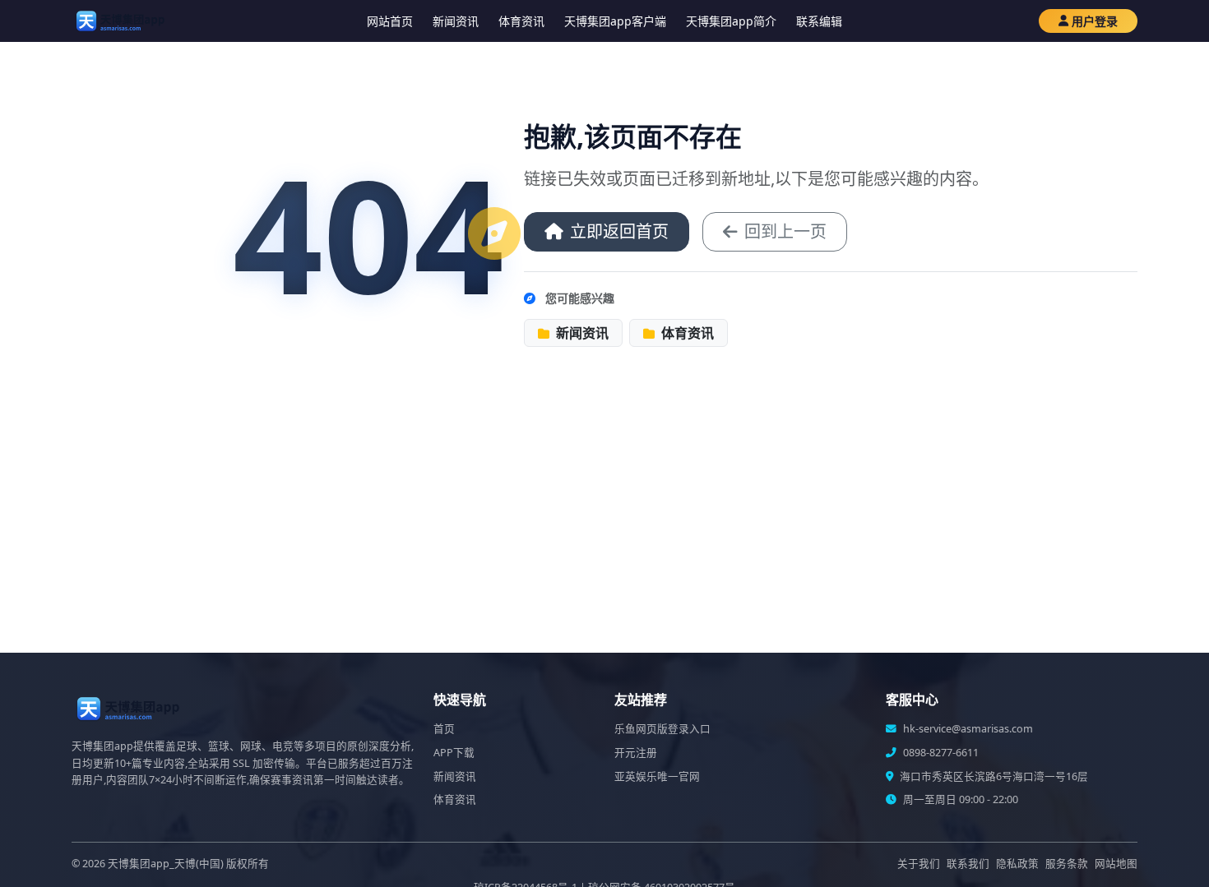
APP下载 (454, 753)
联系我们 (968, 864)
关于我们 (918, 864)
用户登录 (1095, 21)
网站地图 (1116, 864)
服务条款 (1066, 864)
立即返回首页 (619, 231)
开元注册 (635, 753)
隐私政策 (1017, 864)
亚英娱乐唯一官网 (657, 776)
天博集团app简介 (731, 21)
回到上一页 (785, 231)
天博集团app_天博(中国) (166, 864)
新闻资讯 (456, 21)
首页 (444, 729)
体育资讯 (521, 21)
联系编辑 (819, 21)
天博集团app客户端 (615, 21)
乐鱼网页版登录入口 (662, 729)
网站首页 (390, 21)
